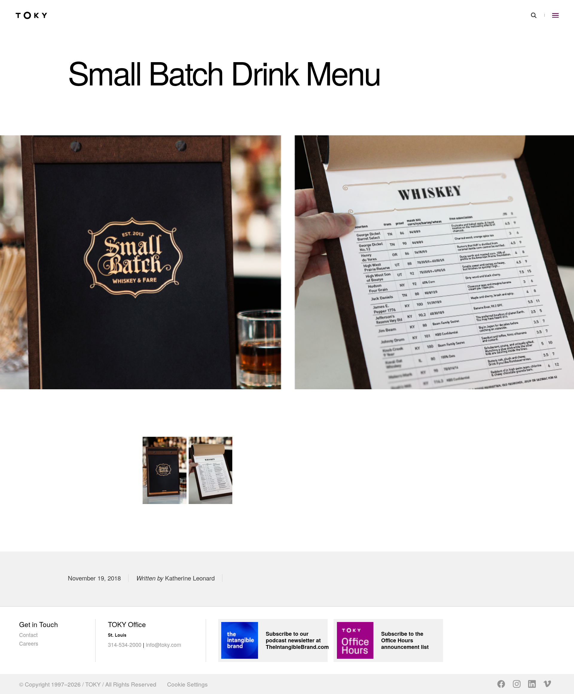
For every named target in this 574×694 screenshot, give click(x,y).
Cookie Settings (187, 684)
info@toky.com (163, 644)
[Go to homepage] (31, 15)
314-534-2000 (124, 644)
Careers (28, 643)
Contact (28, 634)
